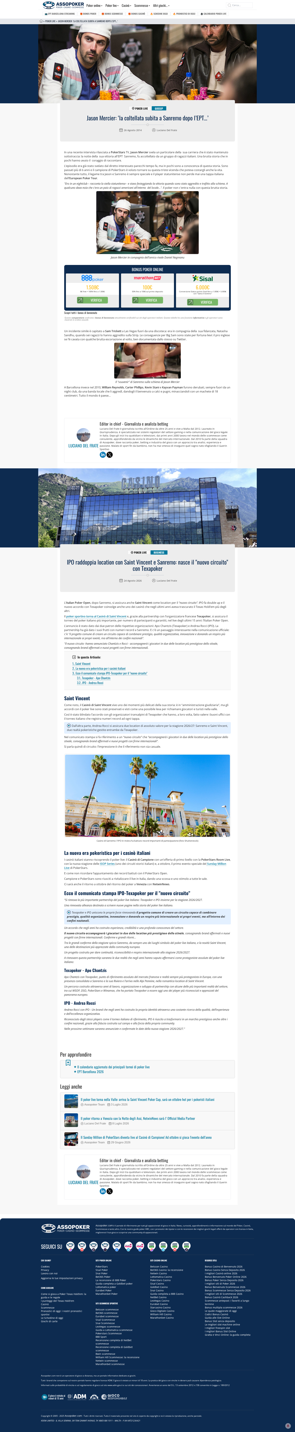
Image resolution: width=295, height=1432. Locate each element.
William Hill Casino (161, 1314)
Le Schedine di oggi (52, 1317)
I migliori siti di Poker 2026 (220, 1283)
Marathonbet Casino (162, 1317)
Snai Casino (157, 1290)
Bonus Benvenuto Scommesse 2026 (225, 1287)
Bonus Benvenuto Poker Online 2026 (226, 1276)
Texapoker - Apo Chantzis (93, 678)
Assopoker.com (104, 1225)
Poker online (93, 5)
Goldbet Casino (159, 1287)
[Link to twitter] (110, 455)
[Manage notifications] (288, 1426)
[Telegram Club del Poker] (128, 1246)
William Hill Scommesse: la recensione (117, 1357)
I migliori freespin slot (217, 1328)
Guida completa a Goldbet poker (114, 1283)
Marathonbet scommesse (110, 1364)
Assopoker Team (94, 1104)
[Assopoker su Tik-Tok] (93, 1246)
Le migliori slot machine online (222, 1324)
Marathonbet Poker (107, 1293)
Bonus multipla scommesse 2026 (223, 1307)
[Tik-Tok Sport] (186, 1246)
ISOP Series (107, 864)
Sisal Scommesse (105, 1319)
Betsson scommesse (107, 1309)
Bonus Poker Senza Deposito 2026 (224, 1280)
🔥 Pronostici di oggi (184, 13)
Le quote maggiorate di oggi (221, 1310)
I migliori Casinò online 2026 (221, 1273)
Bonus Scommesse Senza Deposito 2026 (228, 1290)
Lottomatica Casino (161, 1276)
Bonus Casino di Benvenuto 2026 (223, 1266)
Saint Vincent (81, 663)
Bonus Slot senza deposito (220, 1321)
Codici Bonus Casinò (216, 1314)
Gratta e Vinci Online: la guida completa (227, 1334)
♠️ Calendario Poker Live (213, 13)
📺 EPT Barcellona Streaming (60, 13)
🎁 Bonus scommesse (112, 13)
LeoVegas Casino (159, 1300)
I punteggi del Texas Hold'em (57, 1300)
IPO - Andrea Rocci (90, 682)
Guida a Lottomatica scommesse (114, 1330)
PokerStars (102, 1266)
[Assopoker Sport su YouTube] (174, 1246)
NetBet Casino (158, 1297)
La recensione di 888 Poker (111, 1280)
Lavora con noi (49, 1273)
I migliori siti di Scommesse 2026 (223, 1293)
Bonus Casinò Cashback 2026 (221, 1297)
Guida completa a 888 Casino (167, 1293)
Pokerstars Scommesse (109, 1333)
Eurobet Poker (104, 1290)
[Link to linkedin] (103, 455)
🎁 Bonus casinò (136, 13)
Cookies (45, 1266)
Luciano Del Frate (167, 130)
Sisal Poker (102, 1270)
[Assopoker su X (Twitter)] (105, 1246)
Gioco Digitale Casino (162, 1310)
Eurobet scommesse (107, 1316)
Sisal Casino (157, 1283)
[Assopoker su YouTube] (81, 1246)
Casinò (125, 5)
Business (159, 552)
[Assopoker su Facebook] (116, 1246)
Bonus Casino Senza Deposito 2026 (225, 1270)
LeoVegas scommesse (108, 1326)
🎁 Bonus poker (88, 13)
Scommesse (141, 5)
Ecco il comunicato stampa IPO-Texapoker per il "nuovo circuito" (109, 673)
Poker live (111, 5)
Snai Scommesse (105, 1323)
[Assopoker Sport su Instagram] (151, 1246)
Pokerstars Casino (160, 1280)
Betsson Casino (159, 1266)
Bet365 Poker (103, 1276)
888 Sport (101, 1336)
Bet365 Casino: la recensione (166, 1270)
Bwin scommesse (105, 1353)
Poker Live (50, 21)
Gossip (159, 108)
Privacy (45, 1270)
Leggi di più (147, 1210)
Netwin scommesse (107, 1360)
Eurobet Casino (159, 1304)
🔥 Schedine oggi (159, 13)
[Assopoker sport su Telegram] (163, 1246)
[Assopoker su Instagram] (70, 1246)
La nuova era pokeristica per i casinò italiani (98, 668)
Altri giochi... (160, 5)
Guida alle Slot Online (217, 1317)
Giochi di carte (49, 1321)
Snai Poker (102, 1273)
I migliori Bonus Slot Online (220, 1331)
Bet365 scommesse (106, 1313)
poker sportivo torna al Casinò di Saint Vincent (96, 616)
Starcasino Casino (160, 1307)
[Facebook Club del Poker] (140, 1246)
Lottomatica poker (106, 1287)
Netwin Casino (158, 1273)
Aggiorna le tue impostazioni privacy (62, 1278)
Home (41, 21)
